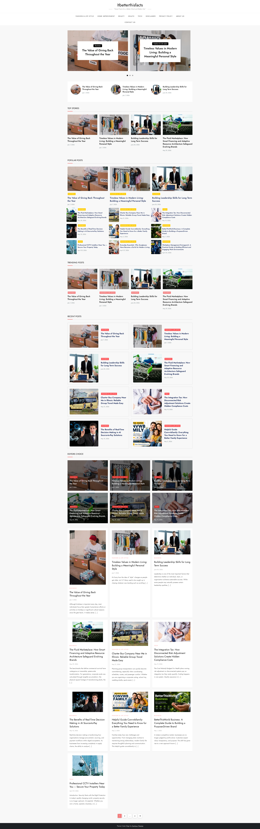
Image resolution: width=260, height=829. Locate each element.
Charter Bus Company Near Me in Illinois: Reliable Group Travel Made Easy (135, 214)
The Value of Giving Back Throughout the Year (97, 52)
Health (131, 16)
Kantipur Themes (137, 826)
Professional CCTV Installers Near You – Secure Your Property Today (92, 246)
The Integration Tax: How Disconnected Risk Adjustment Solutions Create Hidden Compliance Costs (177, 215)
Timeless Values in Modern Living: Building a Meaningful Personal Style (160, 52)
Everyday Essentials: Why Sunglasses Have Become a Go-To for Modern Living (135, 246)
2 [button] (130, 75)
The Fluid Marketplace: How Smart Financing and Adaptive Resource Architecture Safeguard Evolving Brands (177, 142)
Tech (140, 16)
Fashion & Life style (85, 16)
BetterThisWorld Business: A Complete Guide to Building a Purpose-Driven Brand (176, 231)
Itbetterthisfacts (130, 5)
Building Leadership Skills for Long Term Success (175, 88)
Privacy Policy (166, 16)
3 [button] (132, 75)
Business (98, 46)
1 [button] (127, 75)
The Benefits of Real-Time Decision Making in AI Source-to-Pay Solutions (91, 230)
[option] (98, 50)
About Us (180, 16)
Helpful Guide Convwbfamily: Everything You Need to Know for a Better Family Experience (135, 231)
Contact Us (130, 22)
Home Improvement (106, 16)
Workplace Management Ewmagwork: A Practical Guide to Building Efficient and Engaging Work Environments (176, 247)
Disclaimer (151, 16)
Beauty (121, 16)
